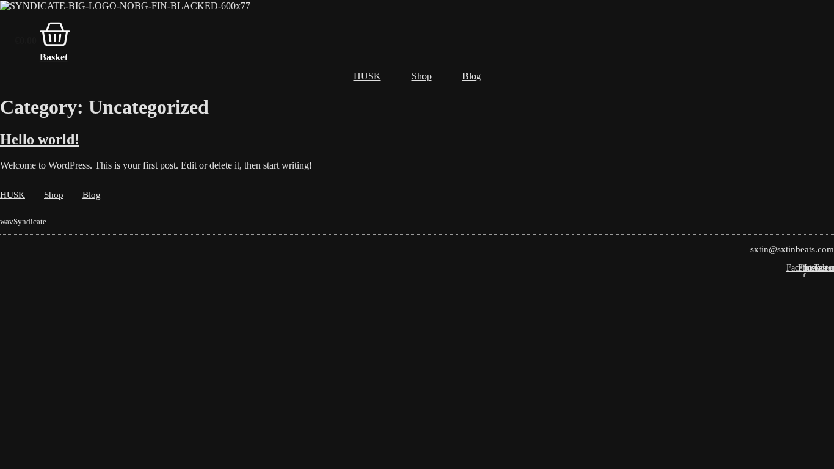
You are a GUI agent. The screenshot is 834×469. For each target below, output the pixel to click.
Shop (422, 76)
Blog (471, 76)
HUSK (367, 76)
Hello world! (39, 139)
